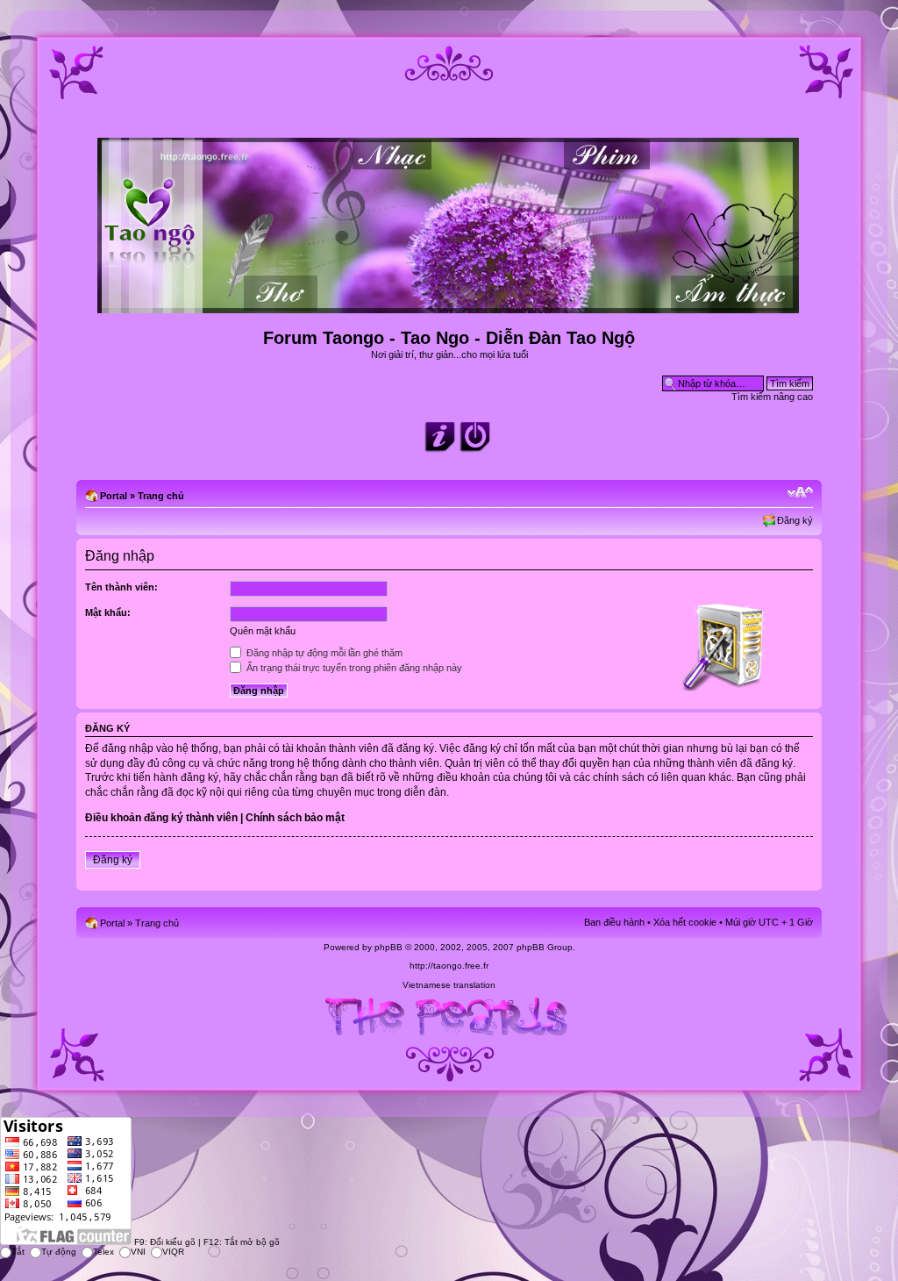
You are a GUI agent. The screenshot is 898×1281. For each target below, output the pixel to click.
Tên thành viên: (121, 587)
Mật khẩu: (108, 612)
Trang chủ (161, 495)
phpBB (388, 947)
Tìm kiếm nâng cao (772, 396)
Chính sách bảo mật (295, 818)
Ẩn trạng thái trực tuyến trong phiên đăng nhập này (353, 667)
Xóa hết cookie (684, 922)
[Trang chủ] (449, 306)
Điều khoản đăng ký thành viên (161, 818)
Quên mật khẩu (263, 631)
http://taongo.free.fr (449, 965)
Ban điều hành (614, 922)
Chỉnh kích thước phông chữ (800, 492)
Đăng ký (795, 520)
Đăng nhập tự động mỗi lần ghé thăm (323, 653)
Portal (113, 495)
